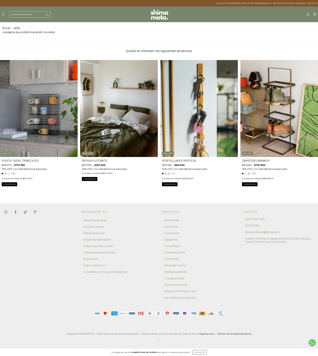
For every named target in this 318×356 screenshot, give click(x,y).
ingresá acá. (206, 333)
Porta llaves (172, 246)
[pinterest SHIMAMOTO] (35, 212)
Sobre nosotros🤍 (95, 265)
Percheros (171, 226)
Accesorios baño (175, 252)
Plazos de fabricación (97, 239)
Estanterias (171, 220)
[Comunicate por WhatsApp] (312, 342)
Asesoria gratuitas (94, 220)
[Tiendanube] (159, 341)
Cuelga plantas (174, 278)
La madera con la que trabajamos (105, 271)
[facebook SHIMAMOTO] (16, 212)
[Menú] (3, 14)
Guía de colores (93, 226)
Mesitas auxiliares (175, 271)
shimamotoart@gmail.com (262, 232)
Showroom (90, 259)
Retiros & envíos (93, 233)
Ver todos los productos (180, 297)
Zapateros (171, 239)
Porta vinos (171, 259)
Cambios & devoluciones (99, 252)
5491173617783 (255, 219)
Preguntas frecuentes (98, 246)
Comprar (9, 184)
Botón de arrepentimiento (235, 333)
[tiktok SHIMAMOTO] (25, 212)
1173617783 (252, 225)
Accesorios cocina (175, 284)
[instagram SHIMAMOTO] (6, 212)
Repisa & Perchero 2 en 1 (180, 291)
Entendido (199, 352)
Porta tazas (171, 233)
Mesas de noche (175, 265)
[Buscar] (47, 14)
